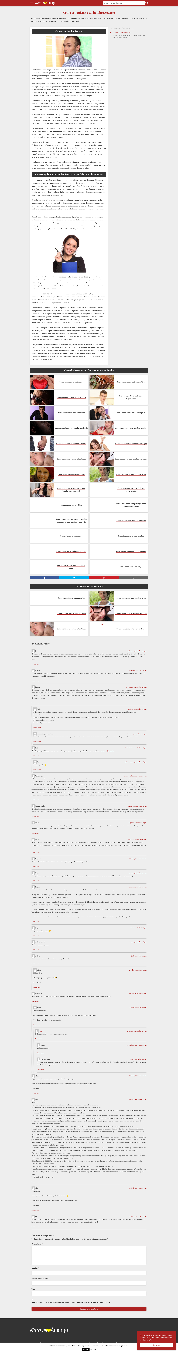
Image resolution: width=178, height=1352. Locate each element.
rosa (40, 1031)
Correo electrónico (40, 1279)
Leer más (93, 1349)
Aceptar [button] (85, 1349)
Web (33, 1289)
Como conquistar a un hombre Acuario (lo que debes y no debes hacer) (129, 36)
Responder (35, 664)
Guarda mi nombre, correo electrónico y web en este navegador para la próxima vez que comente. (71, 1302)
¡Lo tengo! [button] (156, 1345)
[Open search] (146, 3)
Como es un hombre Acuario (122, 32)
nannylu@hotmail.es (108, 751)
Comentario (37, 1244)
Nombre (35, 1268)
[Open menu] (31, 3)
